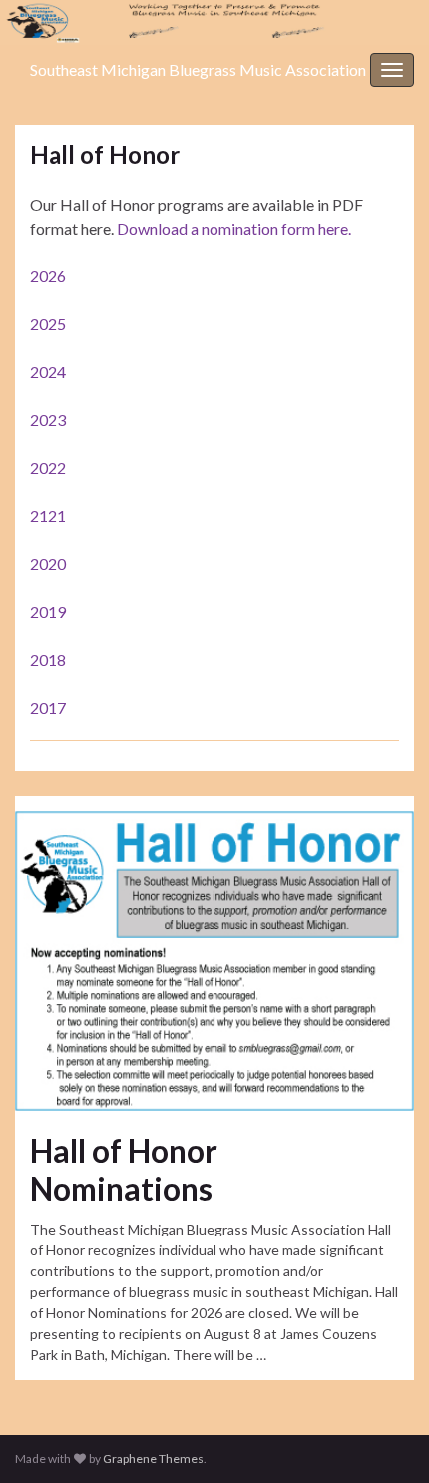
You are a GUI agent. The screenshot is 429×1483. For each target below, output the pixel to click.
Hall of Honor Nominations (123, 1170)
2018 (48, 659)
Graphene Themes (153, 1458)
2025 (48, 323)
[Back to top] (384, 1438)
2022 (48, 467)
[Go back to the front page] (214, 22)
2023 (48, 419)
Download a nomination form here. (234, 228)
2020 (48, 563)
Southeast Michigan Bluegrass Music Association (198, 69)
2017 (48, 707)
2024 (48, 371)
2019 (48, 611)
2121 (48, 515)
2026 (48, 275)
